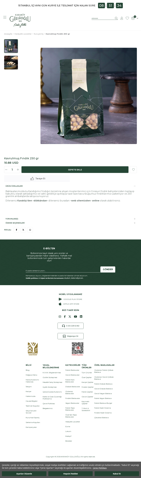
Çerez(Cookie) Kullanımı (52, 392)
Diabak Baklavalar (72, 387)
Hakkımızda (30, 396)
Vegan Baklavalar (72, 403)
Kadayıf (68, 436)
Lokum (68, 431)
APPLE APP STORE (71, 304)
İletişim (29, 387)
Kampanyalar (31, 427)
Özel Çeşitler (87, 377)
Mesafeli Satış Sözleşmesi (52, 382)
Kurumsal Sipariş (32, 418)
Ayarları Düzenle (24, 473)
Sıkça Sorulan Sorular (31, 412)
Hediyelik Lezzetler (72, 422)
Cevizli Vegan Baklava (103, 393)
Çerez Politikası (100, 468)
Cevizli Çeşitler (87, 397)
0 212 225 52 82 (72, 326)
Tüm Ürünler (87, 373)
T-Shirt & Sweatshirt (86, 409)
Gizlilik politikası (32, 278)
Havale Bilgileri (31, 401)
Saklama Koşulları (33, 422)
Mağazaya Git (72, 336)
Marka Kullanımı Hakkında (32, 381)
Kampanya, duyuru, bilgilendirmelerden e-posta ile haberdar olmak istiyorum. (57, 276)
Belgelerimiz (48, 408)
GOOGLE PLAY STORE (72, 299)
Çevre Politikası (49, 403)
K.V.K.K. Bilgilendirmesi (52, 373)
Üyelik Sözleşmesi (50, 387)
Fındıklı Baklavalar (72, 398)
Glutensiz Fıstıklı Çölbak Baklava (103, 371)
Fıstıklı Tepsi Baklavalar (70, 409)
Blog (27, 370)
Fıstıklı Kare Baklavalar (69, 381)
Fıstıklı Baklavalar (72, 370)
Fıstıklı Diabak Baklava (103, 384)
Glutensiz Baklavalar (69, 392)
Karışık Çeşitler (87, 382)
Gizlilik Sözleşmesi (50, 377)
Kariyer (28, 391)
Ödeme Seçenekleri (15, 223)
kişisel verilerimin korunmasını (52, 278)
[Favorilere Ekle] (133, 169)
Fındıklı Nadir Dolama (103, 413)
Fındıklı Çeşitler (88, 387)
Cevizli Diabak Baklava (103, 389)
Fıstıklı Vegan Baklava (103, 398)
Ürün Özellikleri (14, 186)
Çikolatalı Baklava (101, 418)
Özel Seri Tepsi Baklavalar (71, 416)
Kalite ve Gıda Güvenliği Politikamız (52, 398)
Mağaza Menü (31, 375)
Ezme (67, 426)
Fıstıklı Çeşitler (87, 392)
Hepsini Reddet (70, 473)
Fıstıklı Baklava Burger (103, 403)
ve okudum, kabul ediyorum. (54, 278)
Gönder (108, 269)
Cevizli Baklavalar (72, 375)
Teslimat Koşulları (33, 406)
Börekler (68, 441)
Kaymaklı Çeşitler (85, 402)
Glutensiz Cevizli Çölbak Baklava (104, 378)
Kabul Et (117, 473)
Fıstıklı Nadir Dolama (102, 408)
